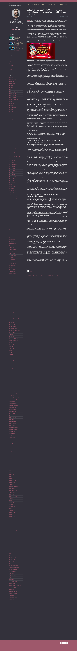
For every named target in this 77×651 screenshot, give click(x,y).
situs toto (11, 508)
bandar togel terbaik (13, 154)
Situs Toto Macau (12, 510)
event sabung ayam (12, 233)
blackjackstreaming (12, 178)
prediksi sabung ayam (13, 437)
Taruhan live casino (12, 587)
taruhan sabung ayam (13, 593)
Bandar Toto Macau (12, 158)
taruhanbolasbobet (12, 599)
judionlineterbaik (12, 275)
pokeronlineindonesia (13, 429)
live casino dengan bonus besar (14, 318)
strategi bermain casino (13, 565)
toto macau (11, 628)
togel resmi (11, 617)
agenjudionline (11, 109)
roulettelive (11, 447)
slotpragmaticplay (12, 561)
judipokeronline (12, 281)
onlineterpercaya (12, 356)
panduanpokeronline (13, 368)
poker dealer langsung (13, 417)
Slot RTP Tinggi (11, 539)
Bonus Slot (11, 184)
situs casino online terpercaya (14, 486)
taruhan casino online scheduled (15, 585)
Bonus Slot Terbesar (12, 186)
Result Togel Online (12, 443)
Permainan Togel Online (13, 405)
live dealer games (12, 324)
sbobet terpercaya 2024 (13, 468)
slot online (11, 534)
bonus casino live (12, 180)
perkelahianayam (12, 389)
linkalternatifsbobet (12, 312)
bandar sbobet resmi (13, 142)
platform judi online (12, 413)
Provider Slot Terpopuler (13, 439)
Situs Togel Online (12, 506)
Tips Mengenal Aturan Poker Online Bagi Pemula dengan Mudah (18, 48)
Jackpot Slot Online (12, 249)
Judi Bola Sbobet (12, 253)
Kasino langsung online (13, 295)
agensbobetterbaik (12, 115)
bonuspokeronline (12, 190)
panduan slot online (12, 366)
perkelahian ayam (12, 387)
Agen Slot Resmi (12, 103)
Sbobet (10, 69)
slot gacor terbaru (12, 528)
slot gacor (11, 524)
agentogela (11, 125)
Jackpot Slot (11, 247)
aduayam (11, 87)
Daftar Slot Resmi (12, 217)
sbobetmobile (11, 474)
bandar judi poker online (13, 134)
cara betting (11, 192)
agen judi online (12, 89)
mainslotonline (11, 344)
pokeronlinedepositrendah (14, 427)
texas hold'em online (13, 611)
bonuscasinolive (12, 188)
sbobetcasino (11, 470)
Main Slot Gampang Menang (14, 340)
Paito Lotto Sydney (12, 358)
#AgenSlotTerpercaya (13, 79)
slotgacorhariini (12, 549)
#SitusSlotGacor (12, 83)
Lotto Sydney (11, 336)
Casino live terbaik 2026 (13, 202)
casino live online (12, 194)
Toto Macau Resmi (12, 630)
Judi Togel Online (12, 271)
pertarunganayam (12, 409)
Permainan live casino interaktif (14, 395)
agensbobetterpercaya (13, 117)
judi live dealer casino (13, 255)
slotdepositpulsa (12, 543)
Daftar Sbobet (11, 212)
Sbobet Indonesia (12, 460)
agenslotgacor (11, 119)
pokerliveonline (12, 425)
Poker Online (11, 65)
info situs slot (11, 245)
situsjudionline (11, 514)
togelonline (11, 622)
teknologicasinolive (12, 609)
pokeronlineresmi (12, 431)
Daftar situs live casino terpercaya (15, 213)
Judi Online (11, 61)
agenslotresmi (11, 123)
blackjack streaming (12, 176)
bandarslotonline (12, 166)
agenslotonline (11, 121)
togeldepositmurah (12, 620)
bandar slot (11, 144)
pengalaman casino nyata (14, 381)
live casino (11, 316)
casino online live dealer (13, 206)
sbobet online (11, 464)
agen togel (11, 105)
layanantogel (11, 308)
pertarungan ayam (12, 407)
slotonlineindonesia (12, 557)
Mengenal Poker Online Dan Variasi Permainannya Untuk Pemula (18, 43)
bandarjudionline (12, 160)
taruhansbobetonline (13, 605)
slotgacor (11, 547)
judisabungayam (12, 285)
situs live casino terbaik (13, 496)
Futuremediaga (13, 4)
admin (31, 271)
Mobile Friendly (11, 348)
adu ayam (11, 85)
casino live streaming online (14, 196)
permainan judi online (13, 391)
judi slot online (11, 267)
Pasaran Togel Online (13, 376)
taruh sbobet (11, 579)
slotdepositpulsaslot (12, 545)
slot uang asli (11, 541)
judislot (10, 289)
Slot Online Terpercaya (13, 538)
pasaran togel (11, 374)
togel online (11, 615)
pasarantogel (11, 377)
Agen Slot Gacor (12, 101)
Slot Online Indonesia (13, 536)
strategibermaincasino (13, 571)
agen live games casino (13, 91)
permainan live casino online (14, 397)
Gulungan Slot (11, 241)
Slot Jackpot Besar (12, 532)
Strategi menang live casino (14, 567)
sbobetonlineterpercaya (13, 478)
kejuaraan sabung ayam (13, 296)
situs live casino (12, 494)
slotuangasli (11, 563)
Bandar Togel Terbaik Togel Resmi (15, 156)
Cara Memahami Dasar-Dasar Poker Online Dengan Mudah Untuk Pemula (18, 38)
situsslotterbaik (12, 520)
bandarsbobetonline (13, 164)
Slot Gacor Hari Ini (12, 526)
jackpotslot (11, 251)
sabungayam (11, 456)
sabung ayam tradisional (13, 455)
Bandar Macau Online (13, 138)
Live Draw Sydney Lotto (13, 326)
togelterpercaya (12, 626)
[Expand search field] (10, 1)
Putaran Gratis (11, 441)
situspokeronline (12, 516)
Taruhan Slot (11, 595)
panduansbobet (12, 370)
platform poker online (13, 415)
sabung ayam (11, 451)
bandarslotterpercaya (13, 170)
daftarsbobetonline (12, 229)
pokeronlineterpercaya (13, 433)
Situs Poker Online (12, 498)
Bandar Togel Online (12, 152)
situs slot (10, 500)
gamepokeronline (12, 239)
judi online (11, 257)
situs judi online (12, 488)
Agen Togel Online (12, 107)
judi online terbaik (12, 259)
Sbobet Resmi (11, 466)
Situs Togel (11, 504)
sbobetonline (11, 476)
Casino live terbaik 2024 (13, 200)
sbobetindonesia (12, 472)
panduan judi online (12, 364)
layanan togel (11, 306)
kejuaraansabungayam (13, 298)
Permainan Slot (12, 401)
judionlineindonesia (12, 273)
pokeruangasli (11, 435)
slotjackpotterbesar (12, 553)
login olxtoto (11, 334)
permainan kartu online (13, 393)
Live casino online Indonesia (14, 320)
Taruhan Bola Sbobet (13, 581)
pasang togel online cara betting (15, 372)
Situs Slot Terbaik (12, 502)
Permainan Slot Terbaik (13, 403)
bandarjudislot (11, 162)
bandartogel (11, 172)
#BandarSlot (11, 81)
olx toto (10, 350)
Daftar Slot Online (12, 215)
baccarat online (12, 131)
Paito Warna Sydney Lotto (13, 362)
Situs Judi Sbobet (12, 492)
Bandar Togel (33, 264)
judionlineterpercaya (13, 277)
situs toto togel (12, 512)
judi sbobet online (12, 265)
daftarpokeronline (12, 225)
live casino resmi (12, 322)
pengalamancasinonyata (13, 383)
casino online (11, 204)
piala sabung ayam (12, 411)
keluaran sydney (12, 300)
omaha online (11, 354)
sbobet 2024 (11, 458)
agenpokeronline (12, 111)
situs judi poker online (13, 490)
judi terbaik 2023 (12, 269)
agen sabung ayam (12, 95)
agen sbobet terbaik (12, 97)
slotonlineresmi (12, 559)
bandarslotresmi (12, 168)
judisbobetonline (12, 287)
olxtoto (10, 352)
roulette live (11, 445)
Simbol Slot (11, 484)
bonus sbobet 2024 (12, 182)
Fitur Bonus (11, 237)
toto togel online (12, 634)
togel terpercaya (12, 618)
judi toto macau (62, 145)
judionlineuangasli (12, 279)
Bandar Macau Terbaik (13, 140)
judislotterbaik (11, 293)
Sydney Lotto (11, 573)
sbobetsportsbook (12, 480)
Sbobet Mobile (11, 462)
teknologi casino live (12, 607)
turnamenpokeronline (13, 636)
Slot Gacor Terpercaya (13, 530)
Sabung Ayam (11, 67)
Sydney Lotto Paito (12, 575)
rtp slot (10, 449)
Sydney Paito (11, 577)
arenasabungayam (12, 129)
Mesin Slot (11, 346)
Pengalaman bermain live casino (15, 379)
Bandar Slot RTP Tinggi (13, 148)
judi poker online (12, 261)
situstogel (11, 522)
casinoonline (11, 208)
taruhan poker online (13, 591)
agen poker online (12, 93)
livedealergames (12, 332)
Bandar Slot (11, 57)
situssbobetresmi (12, 518)
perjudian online (12, 385)
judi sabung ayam (12, 263)
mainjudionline (11, 342)
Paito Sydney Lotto (12, 360)
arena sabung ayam (12, 127)
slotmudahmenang (12, 555)
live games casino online (13, 328)
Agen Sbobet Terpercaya (13, 99)
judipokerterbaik (12, 283)
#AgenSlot (11, 77)
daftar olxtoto (11, 210)
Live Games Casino (12, 63)
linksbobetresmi (12, 314)
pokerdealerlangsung (13, 421)
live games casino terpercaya (14, 330)
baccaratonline (12, 133)
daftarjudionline (12, 223)
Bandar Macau (11, 136)
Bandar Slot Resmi (12, 146)
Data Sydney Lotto (12, 231)
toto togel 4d (11, 632)
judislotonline (11, 291)
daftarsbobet (11, 227)
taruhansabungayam (13, 603)
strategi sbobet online (13, 569)
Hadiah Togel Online (12, 243)
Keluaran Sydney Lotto (13, 302)
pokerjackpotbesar (12, 423)
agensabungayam (12, 113)
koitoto (30, 266)
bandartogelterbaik (12, 174)
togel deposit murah (13, 613)
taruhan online (11, 589)
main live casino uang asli (13, 338)
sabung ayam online (12, 453)
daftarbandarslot (12, 221)
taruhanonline (11, 601)
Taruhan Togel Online (13, 597)
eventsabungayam (12, 235)
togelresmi (11, 624)
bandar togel (11, 150)
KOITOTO (28, 20)
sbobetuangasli (12, 482)
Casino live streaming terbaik (14, 198)
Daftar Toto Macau (12, 219)
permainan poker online (13, 399)
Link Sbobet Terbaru (12, 310)
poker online (11, 419)
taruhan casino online (13, 583)
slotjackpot (11, 551)
